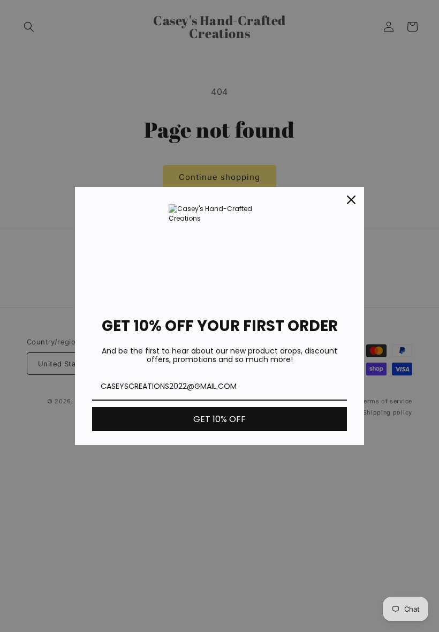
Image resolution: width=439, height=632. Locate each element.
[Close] (351, 200)
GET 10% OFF (219, 419)
